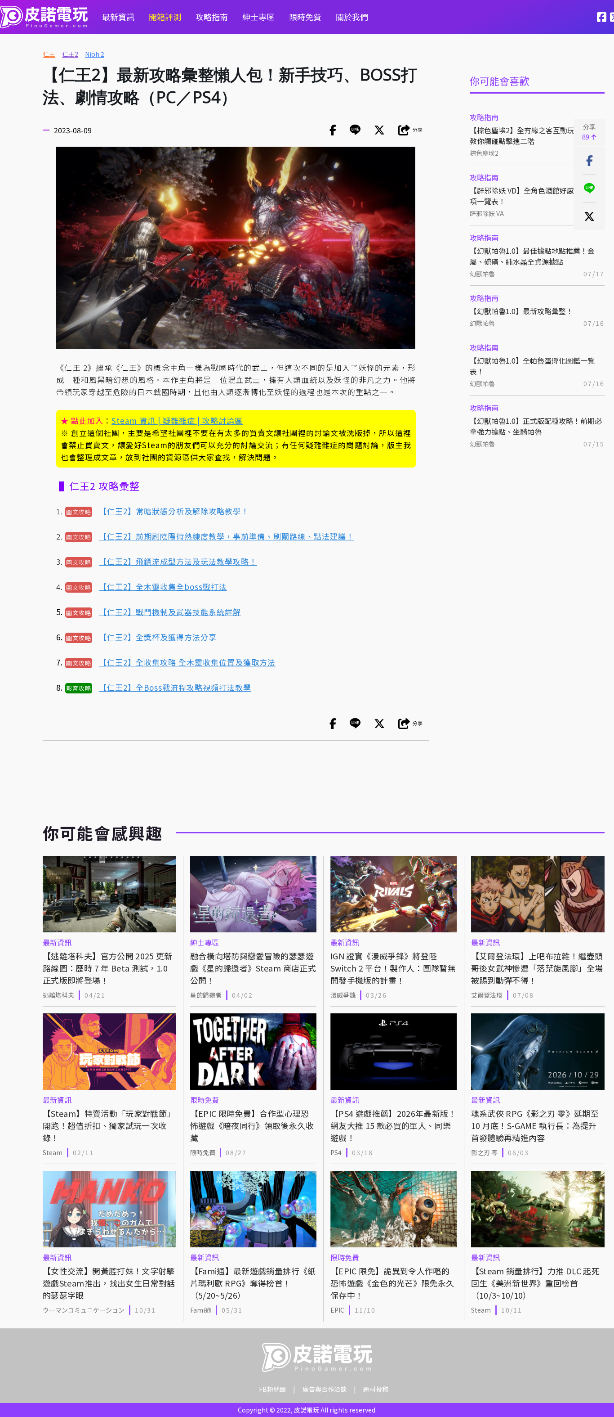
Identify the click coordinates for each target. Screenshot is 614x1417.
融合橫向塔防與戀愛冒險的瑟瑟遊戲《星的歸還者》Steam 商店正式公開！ (253, 968)
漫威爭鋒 (343, 994)
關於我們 (352, 16)
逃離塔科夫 (58, 994)
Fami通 (200, 1309)
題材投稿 (375, 1389)
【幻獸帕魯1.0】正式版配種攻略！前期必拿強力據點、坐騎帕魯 (536, 426)
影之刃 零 (484, 1152)
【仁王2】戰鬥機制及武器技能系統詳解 (170, 611)
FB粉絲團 (272, 1389)
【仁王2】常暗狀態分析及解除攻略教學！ (174, 511)
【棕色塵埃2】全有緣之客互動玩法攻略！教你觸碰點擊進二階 (536, 135)
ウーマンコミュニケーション (84, 1309)
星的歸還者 (206, 994)
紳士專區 (258, 16)
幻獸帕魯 (482, 273)
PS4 (336, 1152)
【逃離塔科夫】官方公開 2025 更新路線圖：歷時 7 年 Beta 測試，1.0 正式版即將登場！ (108, 968)
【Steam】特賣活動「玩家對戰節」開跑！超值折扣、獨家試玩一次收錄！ (109, 1125)
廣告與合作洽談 (325, 1389)
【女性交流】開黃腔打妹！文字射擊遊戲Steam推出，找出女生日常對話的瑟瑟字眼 (109, 1283)
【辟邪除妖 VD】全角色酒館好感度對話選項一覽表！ (536, 196)
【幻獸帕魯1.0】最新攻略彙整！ (521, 311)
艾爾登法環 (487, 994)
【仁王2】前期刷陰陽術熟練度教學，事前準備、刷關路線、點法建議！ (226, 536)
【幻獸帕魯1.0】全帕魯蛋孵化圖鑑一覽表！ (532, 366)
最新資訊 (118, 16)
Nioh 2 (94, 53)
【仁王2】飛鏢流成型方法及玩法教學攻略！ (178, 561)
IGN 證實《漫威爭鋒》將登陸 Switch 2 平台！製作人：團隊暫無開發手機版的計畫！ (393, 968)
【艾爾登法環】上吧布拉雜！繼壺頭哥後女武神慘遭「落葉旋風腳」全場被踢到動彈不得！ (537, 968)
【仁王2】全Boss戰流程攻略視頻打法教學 (175, 687)
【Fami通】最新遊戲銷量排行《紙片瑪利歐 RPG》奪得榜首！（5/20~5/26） (253, 1283)
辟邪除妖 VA (487, 213)
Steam (52, 1152)
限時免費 (305, 16)
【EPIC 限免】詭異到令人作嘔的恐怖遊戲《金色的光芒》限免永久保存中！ (392, 1283)
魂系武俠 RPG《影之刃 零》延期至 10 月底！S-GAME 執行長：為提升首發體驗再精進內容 (535, 1125)
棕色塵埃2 (484, 152)
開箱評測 (165, 16)
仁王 (49, 53)
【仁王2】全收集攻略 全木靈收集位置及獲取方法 (187, 662)
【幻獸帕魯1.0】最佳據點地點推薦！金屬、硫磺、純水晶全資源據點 (532, 256)
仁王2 (70, 53)
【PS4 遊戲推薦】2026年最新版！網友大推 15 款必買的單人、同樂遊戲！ (393, 1125)
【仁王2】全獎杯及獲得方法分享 (158, 637)
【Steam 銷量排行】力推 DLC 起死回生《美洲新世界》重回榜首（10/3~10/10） (535, 1283)
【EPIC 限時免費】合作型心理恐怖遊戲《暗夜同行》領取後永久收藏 (252, 1125)
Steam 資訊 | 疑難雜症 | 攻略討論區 (177, 420)
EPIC (337, 1309)
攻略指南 (212, 16)
